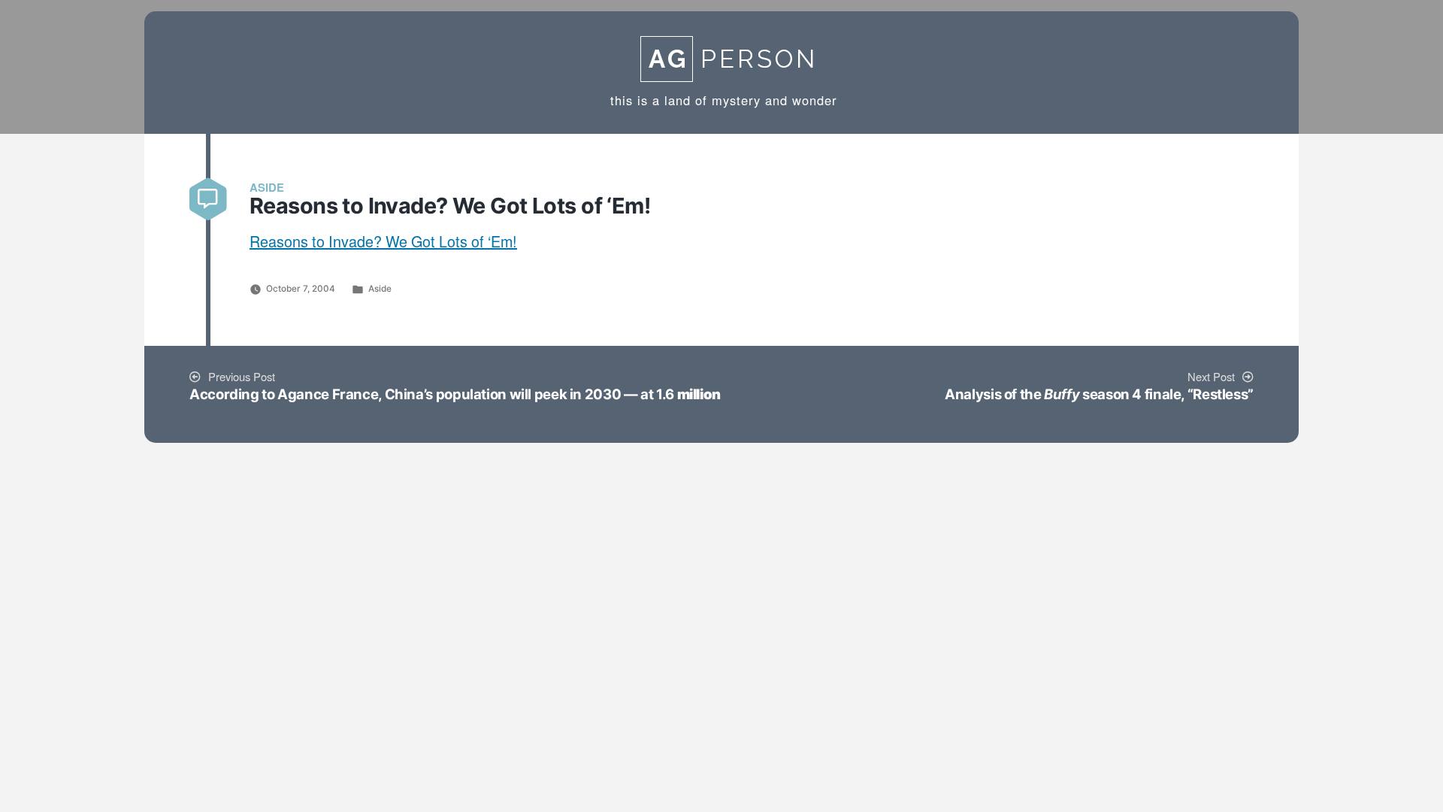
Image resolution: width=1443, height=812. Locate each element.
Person (733, 59)
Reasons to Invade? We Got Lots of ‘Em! (383, 243)
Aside (380, 288)
